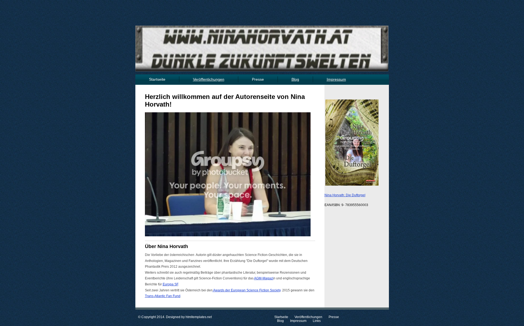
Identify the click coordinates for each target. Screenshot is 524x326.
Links (317, 321)
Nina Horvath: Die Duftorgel (344, 195)
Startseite (157, 79)
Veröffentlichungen (308, 317)
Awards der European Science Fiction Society (247, 290)
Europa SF (170, 284)
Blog (280, 321)
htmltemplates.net (199, 317)
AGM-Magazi (263, 278)
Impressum (298, 321)
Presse (258, 79)
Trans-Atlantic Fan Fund (162, 296)
